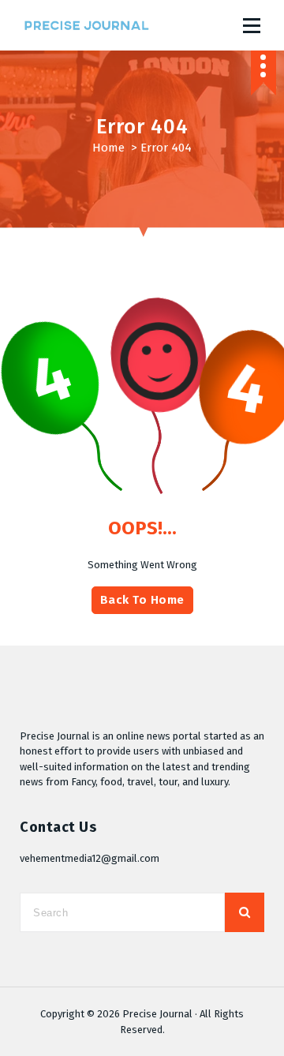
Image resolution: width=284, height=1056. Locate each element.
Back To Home (142, 600)
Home (108, 147)
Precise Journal (157, 1014)
